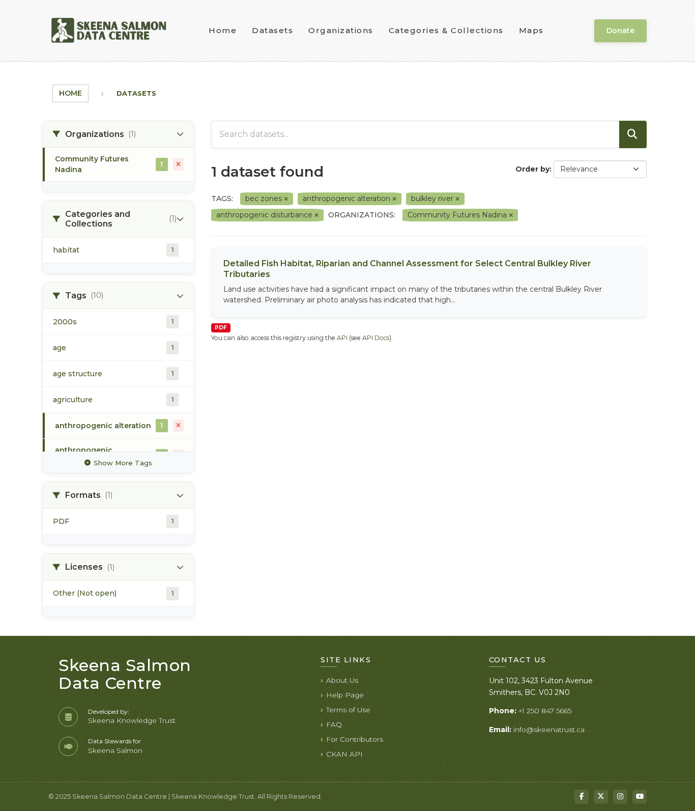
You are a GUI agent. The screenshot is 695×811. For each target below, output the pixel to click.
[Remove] (286, 199)
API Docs (375, 338)
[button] (118, 134)
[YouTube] (639, 797)
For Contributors (354, 739)
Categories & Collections (446, 30)
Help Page (345, 695)
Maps (531, 30)
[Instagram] (620, 797)
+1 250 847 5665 (544, 711)
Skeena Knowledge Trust (132, 720)
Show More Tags (123, 463)
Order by (532, 169)
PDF (221, 327)
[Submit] (633, 134)
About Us (342, 680)
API (342, 338)
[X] (601, 797)
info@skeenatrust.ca (549, 729)
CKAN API (344, 754)
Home (223, 30)
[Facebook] (581, 797)
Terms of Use (348, 710)
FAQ (334, 724)
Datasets (272, 30)
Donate (620, 30)
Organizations (340, 30)
